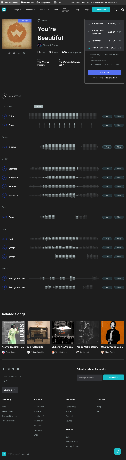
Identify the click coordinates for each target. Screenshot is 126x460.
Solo (107, 116)
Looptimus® (39, 416)
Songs (16, 10)
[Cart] (115, 9)
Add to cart (104, 72)
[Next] (122, 332)
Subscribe (113, 377)
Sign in (87, 10)
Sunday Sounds (72, 446)
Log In (4, 380)
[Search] (122, 9)
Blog (4, 406)
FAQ (99, 411)
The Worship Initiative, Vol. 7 (69, 63)
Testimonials (7, 411)
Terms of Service (9, 416)
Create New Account (11, 376)
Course (68, 420)
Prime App (38, 411)
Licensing (38, 430)
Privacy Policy (8, 420)
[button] (17, 34)
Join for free (101, 9)
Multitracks (39, 406)
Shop (36, 435)
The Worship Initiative (43, 63)
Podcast (69, 416)
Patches (37, 425)
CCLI (67, 437)
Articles (68, 411)
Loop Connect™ (65, 9)
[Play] (4, 96)
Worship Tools (71, 441)
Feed (56, 10)
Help (77, 10)
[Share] (9, 53)
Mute (119, 116)
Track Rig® (38, 420)
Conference (70, 406)
